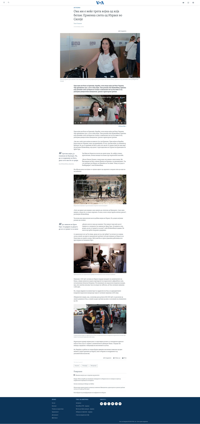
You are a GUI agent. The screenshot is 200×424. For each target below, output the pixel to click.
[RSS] (116, 403)
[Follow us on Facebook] (101, 403)
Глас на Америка (81, 99)
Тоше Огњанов (78, 23)
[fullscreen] (124, 122)
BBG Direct (55, 418)
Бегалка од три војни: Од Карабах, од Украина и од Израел (94, 97)
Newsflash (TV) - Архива (82, 406)
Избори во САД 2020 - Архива (84, 412)
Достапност (55, 415)
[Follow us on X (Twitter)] (108, 403)
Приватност (55, 412)
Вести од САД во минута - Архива (85, 409)
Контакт (54, 406)
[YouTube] (183, 2)
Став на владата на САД (82, 415)
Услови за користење (58, 409)
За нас (53, 403)
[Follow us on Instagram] (105, 403)
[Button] (122, 31)
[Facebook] (193, 2)
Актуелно (77, 8)
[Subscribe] (120, 403)
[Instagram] (188, 2)
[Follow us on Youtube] (112, 403)
